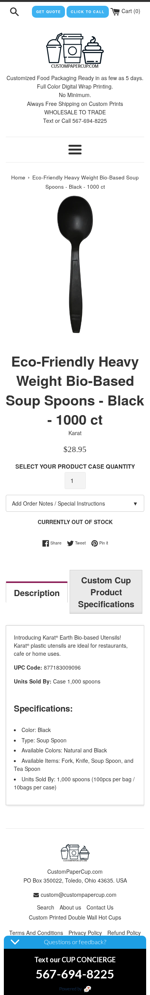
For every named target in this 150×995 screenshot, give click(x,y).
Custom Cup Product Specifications (106, 592)
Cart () (130, 11)
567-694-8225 (75, 974)
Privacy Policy (85, 932)
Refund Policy (124, 932)
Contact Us (100, 907)
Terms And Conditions (36, 932)
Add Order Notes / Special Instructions (75, 503)
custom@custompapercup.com (79, 894)
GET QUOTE (48, 11)
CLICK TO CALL (88, 11)
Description (37, 592)
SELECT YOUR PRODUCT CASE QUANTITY (75, 466)
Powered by (71, 989)
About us (70, 907)
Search (45, 907)
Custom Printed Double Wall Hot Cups (75, 917)
